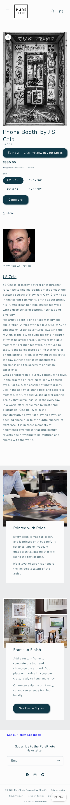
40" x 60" (35, 188)
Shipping (7, 167)
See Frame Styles (31, 708)
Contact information (36, 801)
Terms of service (36, 795)
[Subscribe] (58, 760)
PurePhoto (19, 790)
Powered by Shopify (36, 790)
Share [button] (10, 213)
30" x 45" (13, 188)
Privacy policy (16, 795)
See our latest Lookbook (24, 735)
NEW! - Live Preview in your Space (37, 153)
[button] (7, 11)
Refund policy (58, 790)
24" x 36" (35, 180)
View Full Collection (17, 266)
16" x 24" (13, 180)
